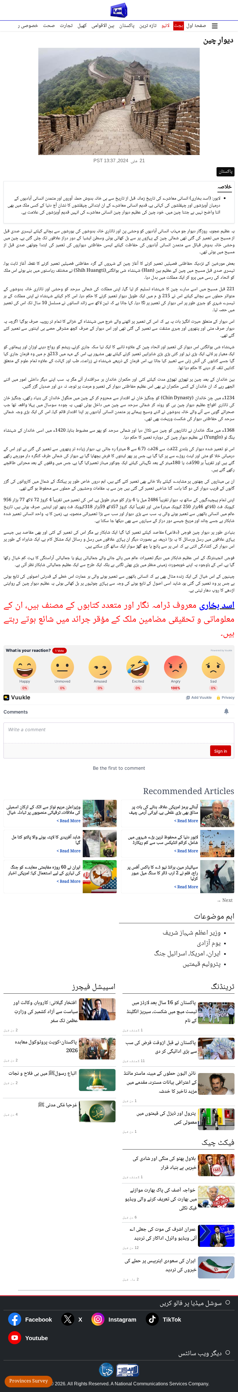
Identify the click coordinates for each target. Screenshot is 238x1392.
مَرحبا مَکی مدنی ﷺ (57, 1105)
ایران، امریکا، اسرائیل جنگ (187, 954)
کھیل (81, 25)
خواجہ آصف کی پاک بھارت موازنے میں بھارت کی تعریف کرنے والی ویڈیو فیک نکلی (161, 1199)
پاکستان (126, 25)
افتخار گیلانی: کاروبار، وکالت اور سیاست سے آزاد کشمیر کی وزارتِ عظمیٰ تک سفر (45, 1012)
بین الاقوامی (102, 25)
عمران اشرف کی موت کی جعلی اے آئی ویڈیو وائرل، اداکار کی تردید (163, 1234)
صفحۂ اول (196, 25)
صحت (49, 25)
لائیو (165, 25)
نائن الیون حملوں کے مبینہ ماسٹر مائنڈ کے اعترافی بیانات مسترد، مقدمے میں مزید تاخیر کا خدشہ (160, 1082)
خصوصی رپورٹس (21, 25)
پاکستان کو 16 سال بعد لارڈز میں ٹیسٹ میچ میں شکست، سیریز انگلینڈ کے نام (162, 1012)
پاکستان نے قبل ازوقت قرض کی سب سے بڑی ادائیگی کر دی (161, 1047)
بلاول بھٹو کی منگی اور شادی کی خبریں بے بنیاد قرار (165, 1163)
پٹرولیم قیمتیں (202, 964)
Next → (225, 900)
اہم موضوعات (214, 917)
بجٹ (178, 25)
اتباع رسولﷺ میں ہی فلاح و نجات (42, 1073)
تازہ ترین (147, 25)
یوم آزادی (209, 943)
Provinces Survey (28, 1381)
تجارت (66, 25)
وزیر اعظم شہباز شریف (192, 933)
